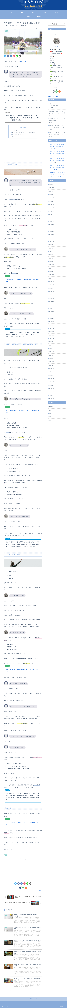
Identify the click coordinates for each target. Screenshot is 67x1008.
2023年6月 (51, 311)
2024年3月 (51, 281)
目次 (21, 127)
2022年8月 (51, 345)
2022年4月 (51, 358)
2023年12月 (52, 291)
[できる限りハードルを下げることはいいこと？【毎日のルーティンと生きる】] (11, 56)
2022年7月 (51, 348)
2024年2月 (51, 285)
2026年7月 (51, 187)
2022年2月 (51, 365)
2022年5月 (51, 355)
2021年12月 (52, 371)
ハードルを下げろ (16, 130)
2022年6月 (51, 351)
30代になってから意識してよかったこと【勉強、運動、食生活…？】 (57, 105)
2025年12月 (52, 211)
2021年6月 (51, 392)
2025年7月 (51, 228)
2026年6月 (51, 191)
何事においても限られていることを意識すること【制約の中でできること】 (57, 174)
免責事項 (63, 1003)
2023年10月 (52, 298)
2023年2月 (51, 325)
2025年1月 (51, 248)
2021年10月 (52, 378)
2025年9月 (51, 221)
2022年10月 (52, 338)
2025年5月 (51, 234)
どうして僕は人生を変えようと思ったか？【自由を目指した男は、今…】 (57, 134)
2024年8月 (51, 264)
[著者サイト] (20, 888)
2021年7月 (51, 388)
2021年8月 (51, 385)
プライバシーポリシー (54, 1003)
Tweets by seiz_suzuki (53, 96)
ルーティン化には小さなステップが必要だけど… (23, 132)
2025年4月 (51, 238)
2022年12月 (52, 331)
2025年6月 (51, 231)
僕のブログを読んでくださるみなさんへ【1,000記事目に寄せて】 (57, 146)
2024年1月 (51, 288)
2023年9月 (51, 301)
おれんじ (56, 169)
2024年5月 (51, 274)
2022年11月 (52, 335)
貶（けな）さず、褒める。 (18, 134)
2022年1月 (51, 368)
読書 (50, 416)
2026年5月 (51, 194)
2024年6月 (51, 271)
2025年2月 (51, 244)
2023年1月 (51, 328)
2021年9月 (51, 382)
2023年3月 (51, 321)
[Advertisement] (23, 149)
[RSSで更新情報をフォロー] (26, 888)
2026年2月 (51, 204)
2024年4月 (51, 278)
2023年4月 (51, 318)
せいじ (56, 46)
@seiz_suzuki (22, 61)
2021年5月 (51, 395)
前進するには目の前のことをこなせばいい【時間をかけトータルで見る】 (57, 127)
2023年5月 (51, 315)
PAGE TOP (34, 999)
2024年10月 (52, 258)
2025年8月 (51, 224)
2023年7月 (51, 308)
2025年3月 (51, 241)
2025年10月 (52, 218)
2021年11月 (52, 375)
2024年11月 (52, 254)
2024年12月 (52, 251)
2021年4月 (51, 398)
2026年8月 (51, 184)
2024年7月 (51, 268)
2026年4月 (51, 198)
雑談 (50, 420)
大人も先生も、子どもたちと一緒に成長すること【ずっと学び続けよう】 (57, 120)
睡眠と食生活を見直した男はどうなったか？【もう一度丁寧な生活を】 (57, 112)
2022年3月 (51, 361)
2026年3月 (51, 201)
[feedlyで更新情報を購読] (23, 888)
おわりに (14, 136)
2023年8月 (51, 305)
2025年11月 (52, 214)
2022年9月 (51, 341)
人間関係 (51, 406)
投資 (50, 413)
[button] (64, 24)
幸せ (6, 855)
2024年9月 (51, 261)
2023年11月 (52, 295)
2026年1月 (51, 208)
